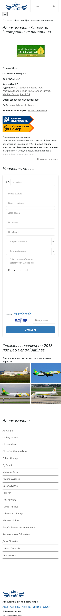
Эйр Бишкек (9, 555)
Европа (37, 606)
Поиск (54, 6)
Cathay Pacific (10, 437)
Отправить (30, 329)
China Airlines (10, 444)
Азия (5, 606)
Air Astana (8, 430)
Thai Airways (9, 499)
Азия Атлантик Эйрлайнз (16, 534)
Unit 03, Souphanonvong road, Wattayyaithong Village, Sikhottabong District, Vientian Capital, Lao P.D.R (27, 91)
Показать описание (47, 159)
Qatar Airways (10, 486)
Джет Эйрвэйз (10, 541)
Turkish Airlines (10, 506)
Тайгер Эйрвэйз (11, 548)
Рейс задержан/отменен (21, 259)
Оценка (9, 314)
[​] (30, 289)
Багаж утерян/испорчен (21, 262)
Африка (26, 606)
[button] (9, 270)
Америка (15, 606)
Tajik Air (7, 492)
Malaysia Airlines (11, 472)
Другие (47, 606)
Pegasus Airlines (11, 479)
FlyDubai (7, 465)
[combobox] (30, 241)
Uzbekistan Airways (13, 513)
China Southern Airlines (15, 451)
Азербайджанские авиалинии (19, 527)
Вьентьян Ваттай (37, 110)
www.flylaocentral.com (21, 105)
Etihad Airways (10, 458)
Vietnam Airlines (11, 520)
